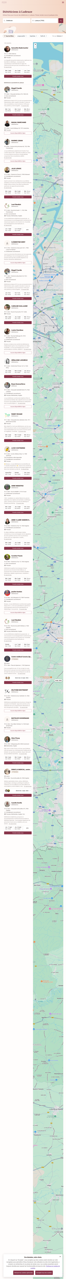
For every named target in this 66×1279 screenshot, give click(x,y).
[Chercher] (60, 20)
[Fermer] (60, 1257)
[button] (59, 641)
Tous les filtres (10, 36)
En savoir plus (8, 67)
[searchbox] (16, 20)
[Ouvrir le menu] (63, 2)
